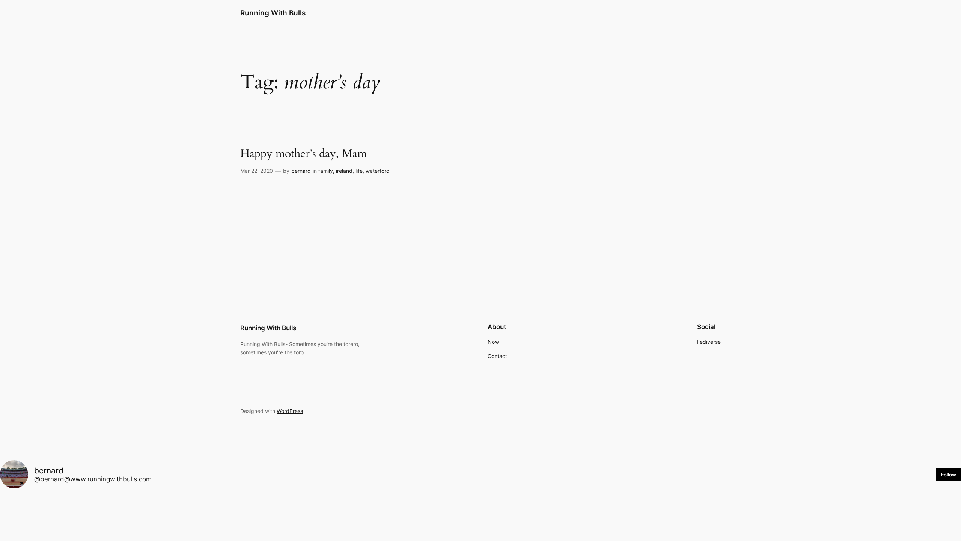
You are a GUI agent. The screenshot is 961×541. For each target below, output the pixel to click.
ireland (344, 171)
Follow (948, 474)
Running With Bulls (273, 12)
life (359, 171)
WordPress (290, 411)
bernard (301, 171)
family (325, 171)
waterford (378, 171)
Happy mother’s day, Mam (303, 154)
